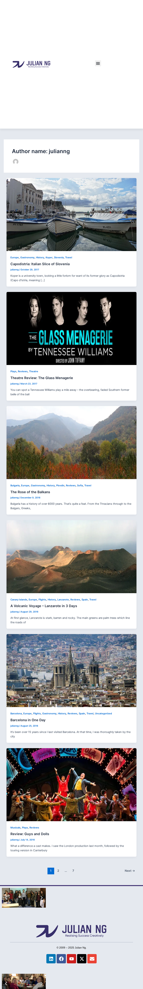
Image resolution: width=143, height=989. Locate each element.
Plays (13, 371)
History (40, 257)
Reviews (23, 371)
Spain (85, 599)
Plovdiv (60, 485)
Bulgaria (15, 485)
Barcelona (16, 713)
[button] (98, 63)
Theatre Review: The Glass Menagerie (41, 378)
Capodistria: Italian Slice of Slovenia (40, 264)
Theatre (33, 371)
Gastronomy (27, 257)
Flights (42, 599)
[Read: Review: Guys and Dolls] (72, 784)
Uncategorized (103, 713)
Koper (49, 257)
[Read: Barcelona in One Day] (72, 670)
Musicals (15, 827)
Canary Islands (18, 599)
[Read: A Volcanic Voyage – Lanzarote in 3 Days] (72, 556)
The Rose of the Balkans (30, 492)
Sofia (80, 485)
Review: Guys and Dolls (29, 834)
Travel (68, 257)
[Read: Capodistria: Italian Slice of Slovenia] (72, 214)
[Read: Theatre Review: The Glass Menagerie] (72, 328)
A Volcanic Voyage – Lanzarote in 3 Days (43, 606)
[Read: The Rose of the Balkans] (72, 442)
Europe (14, 257)
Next (130, 870)
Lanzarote (63, 599)
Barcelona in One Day (28, 720)
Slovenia (59, 257)
